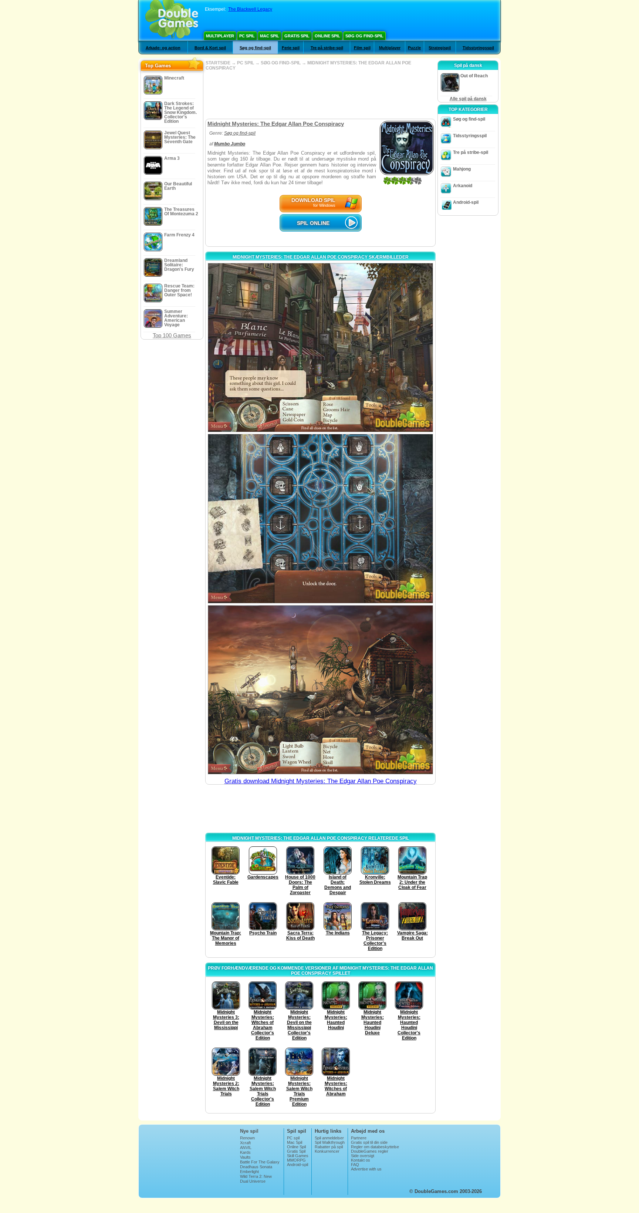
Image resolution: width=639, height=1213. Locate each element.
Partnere (358, 1138)
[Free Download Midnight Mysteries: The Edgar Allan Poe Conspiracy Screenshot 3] (320, 689)
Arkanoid (462, 185)
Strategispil (440, 48)
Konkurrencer (327, 1151)
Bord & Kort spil (210, 48)
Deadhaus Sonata (256, 1167)
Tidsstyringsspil (478, 48)
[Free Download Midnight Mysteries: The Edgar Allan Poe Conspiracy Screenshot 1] (320, 347)
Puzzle (414, 48)
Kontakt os (360, 1160)
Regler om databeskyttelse (375, 1147)
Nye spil (249, 1131)
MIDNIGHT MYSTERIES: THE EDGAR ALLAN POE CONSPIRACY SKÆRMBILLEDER (321, 257)
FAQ (355, 1164)
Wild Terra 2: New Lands (256, 1178)
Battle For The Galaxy (260, 1162)
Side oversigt (362, 1155)
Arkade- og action (163, 48)
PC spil (247, 36)
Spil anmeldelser (329, 1138)
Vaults (245, 1157)
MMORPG (296, 1160)
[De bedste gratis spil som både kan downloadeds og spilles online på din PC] (171, 20)
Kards (245, 1152)
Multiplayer (220, 36)
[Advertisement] (320, 95)
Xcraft (245, 1142)
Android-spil (466, 202)
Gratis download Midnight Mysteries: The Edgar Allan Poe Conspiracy (320, 781)
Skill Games (297, 1155)
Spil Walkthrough (330, 1142)
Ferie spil (291, 48)
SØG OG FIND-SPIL (281, 62)
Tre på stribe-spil (327, 48)
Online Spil (327, 36)
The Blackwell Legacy (250, 9)
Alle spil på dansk (468, 98)
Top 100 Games (172, 335)
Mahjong (462, 169)
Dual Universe (253, 1181)
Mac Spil (269, 36)
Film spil (362, 48)
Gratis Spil (297, 36)
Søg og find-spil (364, 36)
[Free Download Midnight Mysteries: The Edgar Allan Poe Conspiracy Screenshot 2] (320, 518)
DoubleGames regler (369, 1151)
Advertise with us (366, 1169)
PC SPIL (245, 62)
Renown (247, 1138)
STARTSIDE (218, 62)
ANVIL (245, 1147)
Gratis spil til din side (369, 1142)
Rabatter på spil (329, 1147)
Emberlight (249, 1171)
